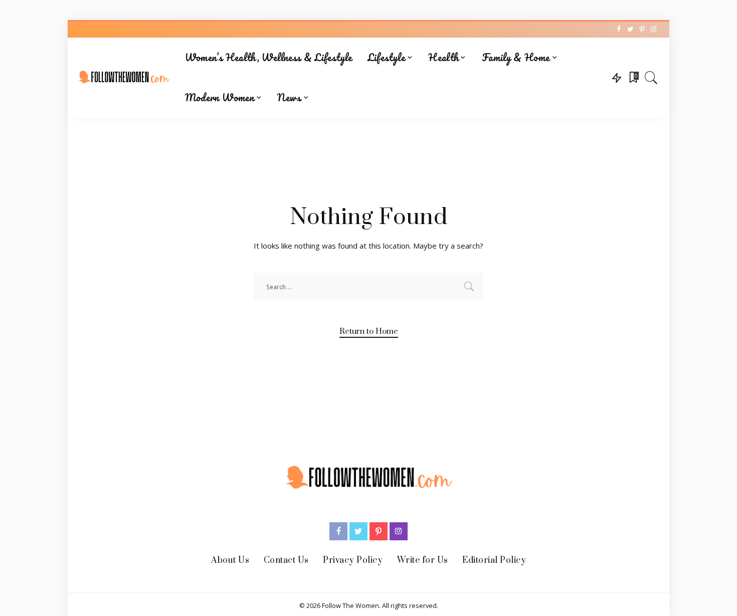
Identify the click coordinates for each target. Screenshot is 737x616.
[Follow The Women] (124, 77)
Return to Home (368, 331)
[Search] (651, 78)
